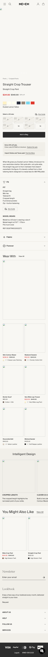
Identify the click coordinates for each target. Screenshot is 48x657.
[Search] (10, 4)
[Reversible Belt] (13, 422)
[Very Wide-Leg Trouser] (35, 380)
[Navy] (19, 103)
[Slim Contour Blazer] (13, 338)
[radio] (8, 120)
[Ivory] (9, 103)
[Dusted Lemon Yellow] (5, 103)
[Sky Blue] (28, 103)
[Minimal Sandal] (35, 422)
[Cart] (43, 4)
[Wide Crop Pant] (14, 534)
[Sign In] (38, 4)
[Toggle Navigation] (4, 4)
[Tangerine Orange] (32, 103)
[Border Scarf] (13, 380)
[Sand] (23, 103)
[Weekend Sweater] (35, 338)
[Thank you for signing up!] (44, 577)
